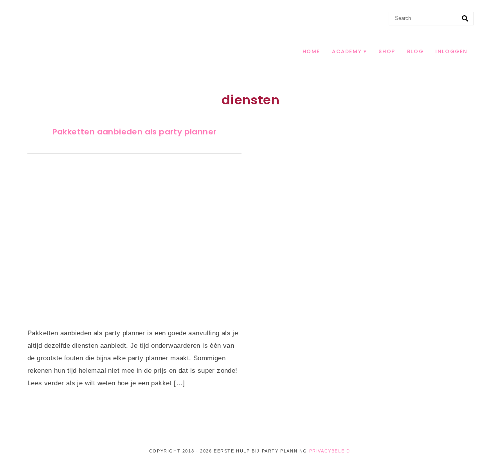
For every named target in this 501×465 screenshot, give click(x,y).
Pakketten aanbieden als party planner (134, 131)
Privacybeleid (329, 451)
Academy (347, 51)
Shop (386, 51)
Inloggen (451, 51)
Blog (415, 51)
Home (311, 51)
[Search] (465, 18)
